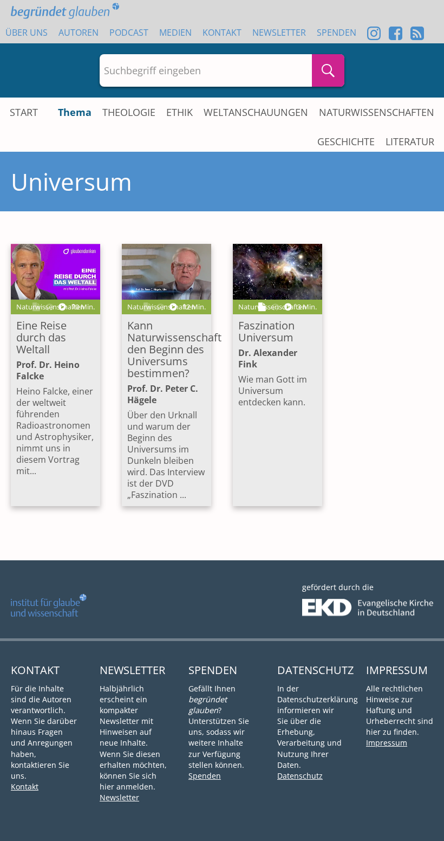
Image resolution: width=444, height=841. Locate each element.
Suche (328, 70)
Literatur (410, 141)
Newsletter (279, 32)
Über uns (26, 32)
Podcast (128, 32)
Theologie (128, 112)
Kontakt (222, 32)
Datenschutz (300, 776)
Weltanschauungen (256, 112)
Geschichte (346, 141)
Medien (175, 32)
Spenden (336, 32)
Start (24, 112)
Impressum (386, 743)
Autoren (78, 32)
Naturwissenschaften (376, 112)
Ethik (179, 112)
